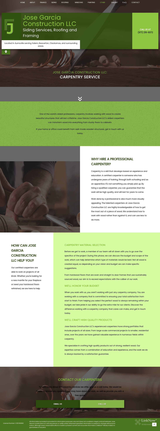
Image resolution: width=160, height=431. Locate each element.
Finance (43, 2)
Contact (136, 2)
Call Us (102, 404)
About (32, 2)
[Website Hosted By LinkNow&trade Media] (146, 421)
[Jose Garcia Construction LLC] (11, 26)
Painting (91, 2)
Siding (54, 2)
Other (102, 2)
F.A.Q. (125, 2)
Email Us (58, 404)
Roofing (65, 2)
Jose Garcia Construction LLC (49, 20)
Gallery (114, 2)
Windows (79, 2)
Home (22, 2)
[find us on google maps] (6, 52)
